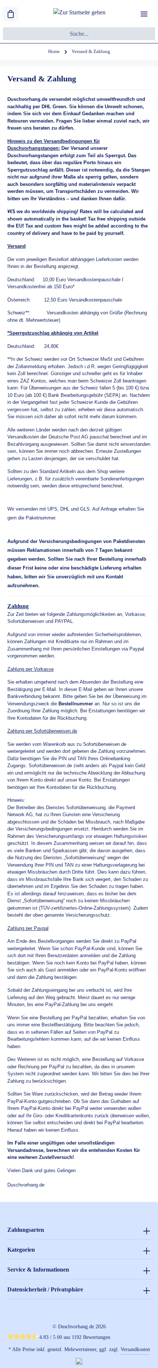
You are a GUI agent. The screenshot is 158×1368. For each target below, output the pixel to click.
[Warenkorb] (10, 14)
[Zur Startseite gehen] (79, 14)
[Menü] (144, 14)
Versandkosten (135, 1349)
